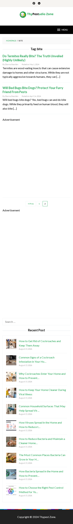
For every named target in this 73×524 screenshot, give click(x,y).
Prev (32, 203)
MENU (65, 29)
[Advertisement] (36, 158)
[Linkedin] (39, 3)
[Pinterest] (33, 3)
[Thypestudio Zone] (37, 14)
